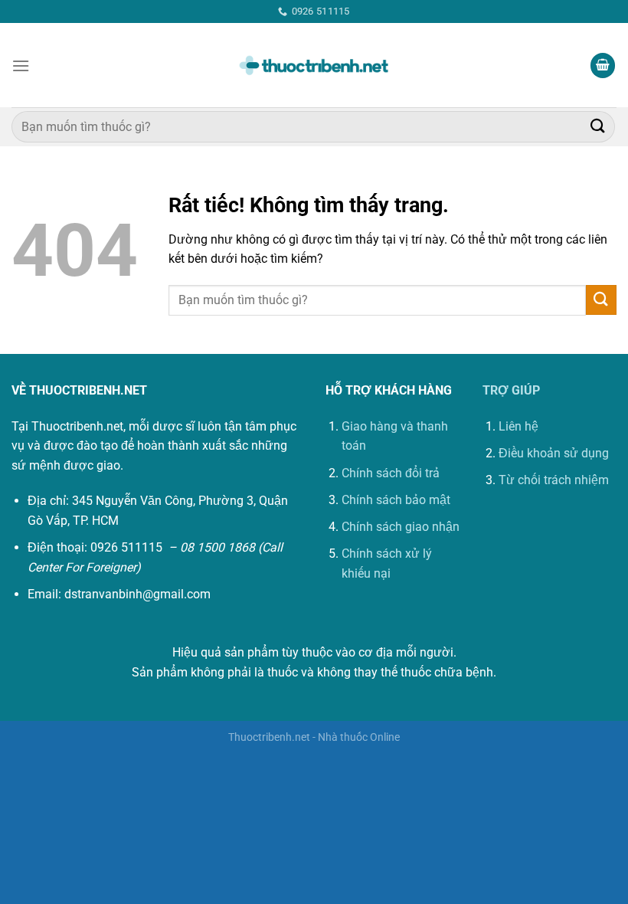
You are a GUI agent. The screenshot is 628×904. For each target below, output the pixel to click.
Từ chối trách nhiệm (554, 480)
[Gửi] (598, 127)
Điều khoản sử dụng (554, 453)
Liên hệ (518, 426)
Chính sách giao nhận (401, 526)
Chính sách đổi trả (391, 473)
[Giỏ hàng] (602, 65)
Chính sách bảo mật (396, 500)
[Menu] (20, 65)
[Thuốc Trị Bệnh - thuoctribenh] (314, 65)
